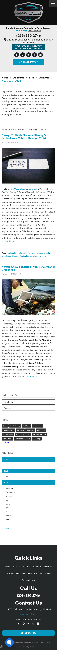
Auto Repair (9, 402)
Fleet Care (32, 573)
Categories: (9, 395)
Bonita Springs (20, 253)
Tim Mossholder (17, 189)
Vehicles (26, 567)
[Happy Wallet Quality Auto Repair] (28, 12)
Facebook (16, 54)
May (8, 477)
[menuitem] (7, 566)
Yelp (34, 54)
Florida (18, 434)
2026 (6, 459)
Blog (31, 77)
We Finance (45, 573)
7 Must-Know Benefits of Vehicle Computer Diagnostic (28, 268)
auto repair (42, 256)
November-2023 (11, 80)
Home (5, 77)
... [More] (6, 442)
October (9, 488)
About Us (18, 77)
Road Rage (37, 439)
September (11, 492)
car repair (26, 434)
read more (10, 241)
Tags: (5, 420)
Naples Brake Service (22, 439)
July (7, 500)
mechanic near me (39, 434)
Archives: (8, 452)
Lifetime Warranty (28, 580)
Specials (37, 567)
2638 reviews (34, 31)
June (8, 465)
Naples (10, 253)
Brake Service (7, 439)
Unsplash (33, 189)
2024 (6, 482)
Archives (44, 77)
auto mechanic (8, 434)
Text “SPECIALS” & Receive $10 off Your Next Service (28, 47)
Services (16, 567)
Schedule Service (28, 62)
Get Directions (29, 633)
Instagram (40, 54)
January (9, 523)
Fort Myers (32, 253)
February (9, 519)
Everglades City (8, 256)
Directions (20, 573)
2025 (6, 471)
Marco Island (43, 253)
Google (22, 54)
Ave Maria (20, 256)
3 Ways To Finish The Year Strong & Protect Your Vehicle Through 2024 (24, 136)
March (8, 515)
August (9, 496)
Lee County (31, 256)
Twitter (28, 54)
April (8, 511)
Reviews (10, 573)
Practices (7, 408)
